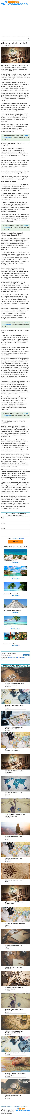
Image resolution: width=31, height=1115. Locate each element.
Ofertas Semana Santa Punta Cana (11, 627)
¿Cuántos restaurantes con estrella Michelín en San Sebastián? (14, 1032)
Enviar (15, 542)
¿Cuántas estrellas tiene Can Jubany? (15, 1053)
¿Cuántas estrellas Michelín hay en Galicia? (14, 706)
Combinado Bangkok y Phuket (10, 643)
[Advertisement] (15, 21)
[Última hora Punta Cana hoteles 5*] (15, 586)
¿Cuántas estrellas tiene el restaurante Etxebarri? (15, 924)
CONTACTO (24, 1106)
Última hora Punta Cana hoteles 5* (11, 593)
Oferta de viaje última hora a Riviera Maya (12, 610)
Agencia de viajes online (6, 1106)
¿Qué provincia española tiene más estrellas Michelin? (14, 988)
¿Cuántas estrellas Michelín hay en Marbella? (14, 793)
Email (2, 518)
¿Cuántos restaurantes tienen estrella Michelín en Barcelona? (14, 684)
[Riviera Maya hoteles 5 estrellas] (15, 573)
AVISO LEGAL (17, 1106)
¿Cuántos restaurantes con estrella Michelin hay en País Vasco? (14, 749)
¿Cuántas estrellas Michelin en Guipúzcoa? (13, 1096)
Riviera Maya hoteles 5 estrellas (10, 577)
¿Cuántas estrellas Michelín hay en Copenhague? (14, 771)
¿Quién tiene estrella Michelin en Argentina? (13, 946)
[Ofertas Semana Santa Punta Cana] (15, 620)
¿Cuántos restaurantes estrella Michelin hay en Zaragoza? (15, 1074)
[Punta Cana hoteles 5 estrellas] (15, 557)
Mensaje (3, 528)
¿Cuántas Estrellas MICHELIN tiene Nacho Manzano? (14, 902)
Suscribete (26, 655)
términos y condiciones (18, 538)
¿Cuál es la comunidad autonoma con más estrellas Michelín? (15, 815)
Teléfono (3, 523)
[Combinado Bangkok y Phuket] (15, 636)
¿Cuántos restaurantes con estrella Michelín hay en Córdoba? (14, 728)
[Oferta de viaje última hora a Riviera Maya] (15, 603)
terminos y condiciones (13, 657)
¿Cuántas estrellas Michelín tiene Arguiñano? (13, 859)
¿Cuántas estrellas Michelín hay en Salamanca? (14, 1010)
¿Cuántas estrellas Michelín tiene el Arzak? (14, 880)
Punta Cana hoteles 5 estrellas (10, 560)
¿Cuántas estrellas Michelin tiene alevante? (13, 837)
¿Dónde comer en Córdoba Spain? (14, 967)
